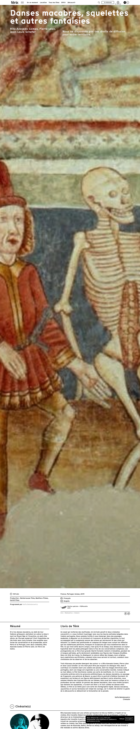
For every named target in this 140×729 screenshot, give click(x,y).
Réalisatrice (68, 613)
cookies (101, 718)
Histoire (76, 613)
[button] (99, 3)
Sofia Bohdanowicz (30, 604)
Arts (62, 613)
